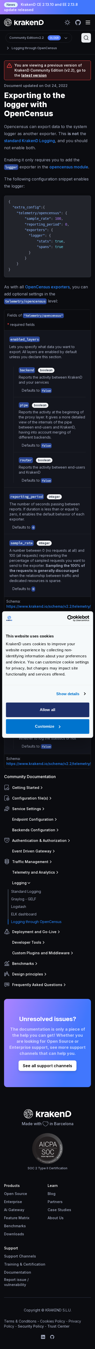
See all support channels (47, 1065)
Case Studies (59, 1210)
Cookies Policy (52, 1321)
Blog (51, 1193)
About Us (56, 1218)
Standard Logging (26, 891)
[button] (46, 788)
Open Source (15, 1193)
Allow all (47, 710)
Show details (67, 694)
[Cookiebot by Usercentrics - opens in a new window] (67, 618)
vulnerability (15, 1284)
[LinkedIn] (43, 1337)
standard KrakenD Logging (29, 140)
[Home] (24, 22)
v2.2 (34, 38)
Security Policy (31, 1326)
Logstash (18, 906)
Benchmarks (15, 1226)
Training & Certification (24, 1264)
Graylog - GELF (23, 899)
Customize (44, 726)
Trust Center (58, 1326)
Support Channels (20, 1256)
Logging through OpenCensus (34, 48)
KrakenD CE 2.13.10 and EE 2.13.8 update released (41, 7)
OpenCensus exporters (47, 286)
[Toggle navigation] (88, 22)
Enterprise (13, 1202)
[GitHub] (52, 1337)
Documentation (17, 1272)
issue (21, 1279)
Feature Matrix (16, 1218)
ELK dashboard (23, 914)
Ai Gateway (14, 1210)
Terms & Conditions (20, 1321)
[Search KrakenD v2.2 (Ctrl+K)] (86, 37)
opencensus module (68, 166)
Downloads (14, 1234)
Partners (55, 1202)
